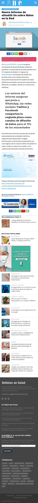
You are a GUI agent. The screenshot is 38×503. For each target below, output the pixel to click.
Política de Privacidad (24, 495)
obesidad (30, 481)
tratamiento (16, 478)
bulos (24, 194)
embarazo (26, 478)
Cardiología (15, 476)
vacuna (23, 481)
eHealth (30, 194)
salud (11, 463)
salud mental (25, 468)
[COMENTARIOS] (29, 53)
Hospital (5, 481)
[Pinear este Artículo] (21, 53)
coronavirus (13, 466)
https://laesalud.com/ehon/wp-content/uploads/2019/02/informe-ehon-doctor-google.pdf (17, 186)
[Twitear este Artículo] (13, 53)
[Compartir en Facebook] (8, 53)
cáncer (22, 466)
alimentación (6, 473)
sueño (4, 483)
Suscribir (7, 451)
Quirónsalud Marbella (20, 473)
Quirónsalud (26, 471)
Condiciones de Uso (20, 497)
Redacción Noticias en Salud (20, 22)
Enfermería (6, 468)
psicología (15, 468)
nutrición (29, 466)
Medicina (11, 483)
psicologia (5, 471)
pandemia (24, 476)
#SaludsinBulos (7, 74)
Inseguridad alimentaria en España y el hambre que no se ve (23, 221)
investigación (19, 463)
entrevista (29, 463)
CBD (3, 486)
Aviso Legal (10, 495)
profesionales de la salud (24, 483)
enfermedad (6, 478)
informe (5, 196)
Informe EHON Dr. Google (13, 64)
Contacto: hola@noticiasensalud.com (15, 394)
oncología (5, 476)
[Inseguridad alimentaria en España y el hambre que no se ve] (6, 223)
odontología (14, 481)
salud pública (15, 471)
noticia (11, 196)
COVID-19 (4, 466)
